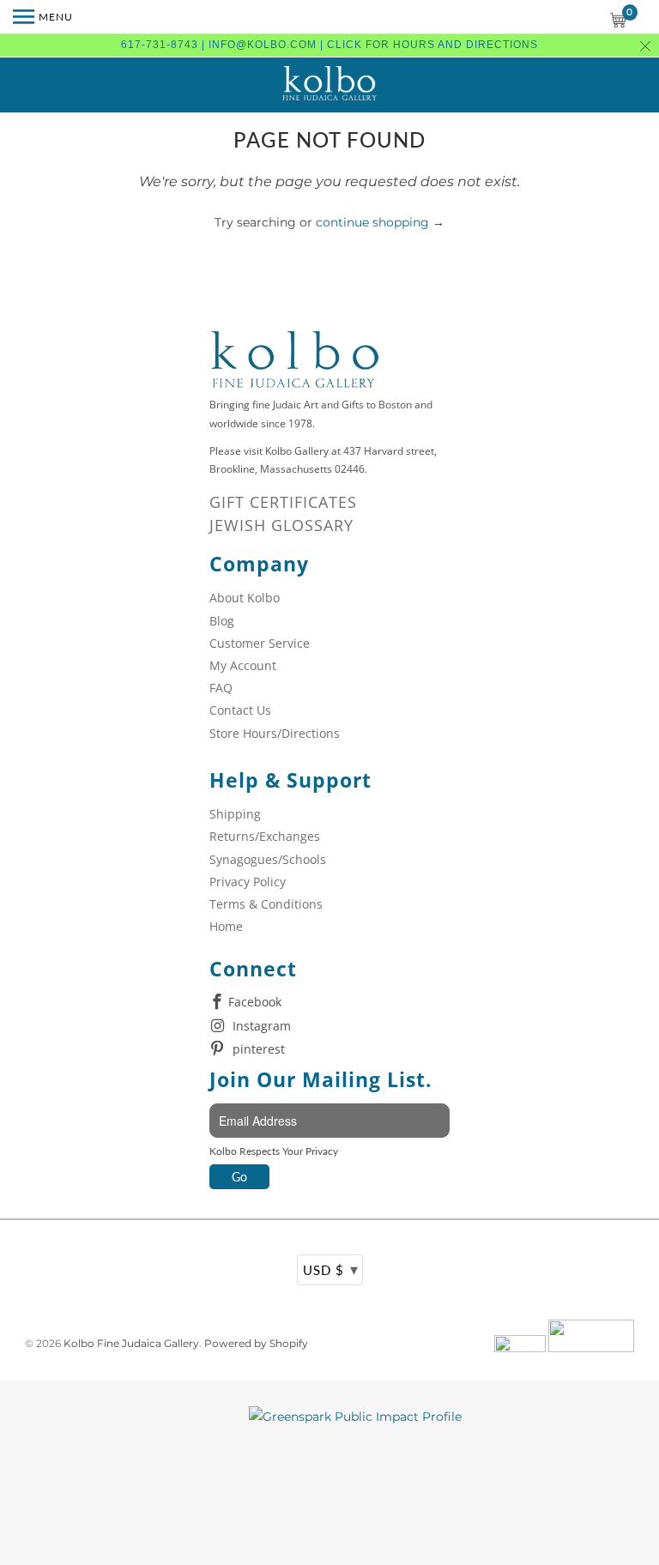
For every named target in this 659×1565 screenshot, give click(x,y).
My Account (242, 665)
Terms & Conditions (266, 904)
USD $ (331, 1269)
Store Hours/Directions (274, 733)
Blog (221, 621)
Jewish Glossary (281, 525)
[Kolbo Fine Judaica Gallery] (329, 84)
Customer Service (259, 643)
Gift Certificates (283, 502)
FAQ (221, 688)
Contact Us (240, 710)
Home (226, 926)
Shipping (235, 814)
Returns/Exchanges (264, 836)
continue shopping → (380, 222)
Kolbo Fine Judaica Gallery (131, 1343)
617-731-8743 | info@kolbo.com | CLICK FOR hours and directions (329, 45)
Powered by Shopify (256, 1343)
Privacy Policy (247, 881)
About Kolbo (244, 597)
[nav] (43, 17)
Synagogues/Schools (267, 859)
